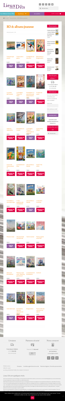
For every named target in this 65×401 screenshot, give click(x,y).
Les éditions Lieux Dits (7, 14)
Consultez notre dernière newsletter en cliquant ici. (52, 121)
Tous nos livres (13, 18)
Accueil (6, 18)
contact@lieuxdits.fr (53, 353)
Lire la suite (11, 65)
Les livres (21, 14)
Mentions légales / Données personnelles (51, 366)
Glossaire (19, 366)
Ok (32, 398)
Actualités (37, 14)
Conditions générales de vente (31, 366)
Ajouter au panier (30, 65)
